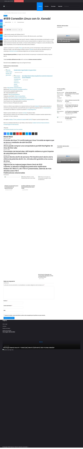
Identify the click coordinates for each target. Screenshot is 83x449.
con (4, 129)
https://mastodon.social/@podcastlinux (18, 89)
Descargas (53, 6)
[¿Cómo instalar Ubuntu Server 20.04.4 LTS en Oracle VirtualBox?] (60, 95)
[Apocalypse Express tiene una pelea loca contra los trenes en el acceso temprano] (17, 81)
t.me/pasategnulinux (31, 109)
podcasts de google (21, 119)
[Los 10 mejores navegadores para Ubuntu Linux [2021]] (60, 113)
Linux (15, 129)
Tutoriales (46, 6)
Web (4, 310)
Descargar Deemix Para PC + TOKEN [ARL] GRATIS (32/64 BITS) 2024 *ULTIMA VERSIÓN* (29, 347)
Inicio (5, 12)
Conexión (8, 129)
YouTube (25, 112)
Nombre (6, 300)
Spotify (30, 119)
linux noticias (19, 129)
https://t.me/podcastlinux (14, 94)
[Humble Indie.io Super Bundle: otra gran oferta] (9, 72)
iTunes (14, 119)
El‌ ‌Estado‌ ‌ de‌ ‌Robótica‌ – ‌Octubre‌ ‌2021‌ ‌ (71, 118)
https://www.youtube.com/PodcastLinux (17, 97)
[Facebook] (5, 133)
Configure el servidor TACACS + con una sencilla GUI (67, 40)
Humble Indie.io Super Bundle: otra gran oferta (25, 70)
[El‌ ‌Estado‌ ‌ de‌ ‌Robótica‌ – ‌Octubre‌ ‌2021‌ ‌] (60, 119)
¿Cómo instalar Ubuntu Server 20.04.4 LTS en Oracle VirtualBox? (72, 94)
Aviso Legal (5, 324)
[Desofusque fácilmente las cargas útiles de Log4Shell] (60, 107)
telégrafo (37, 106)
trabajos (11, 119)
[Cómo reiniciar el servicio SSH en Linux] (60, 101)
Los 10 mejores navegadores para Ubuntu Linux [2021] (72, 112)
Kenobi (11, 129)
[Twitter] (8, 133)
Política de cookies (6, 328)
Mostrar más (59, 122)
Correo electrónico (8, 305)
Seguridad (60, 6)
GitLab (31, 49)
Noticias (40, 6)
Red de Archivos (13, 51)
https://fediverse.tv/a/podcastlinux (26, 99)
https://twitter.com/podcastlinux (14, 87)
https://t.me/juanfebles (20, 96)
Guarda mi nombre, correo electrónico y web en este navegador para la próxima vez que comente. (25, 315)
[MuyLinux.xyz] (7, 6)
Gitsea (20, 47)
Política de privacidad (7, 330)
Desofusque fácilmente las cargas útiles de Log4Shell (71, 105)
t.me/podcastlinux (47, 107)
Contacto (4, 326)
